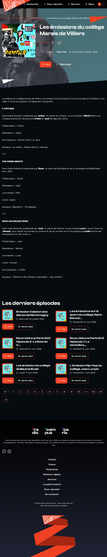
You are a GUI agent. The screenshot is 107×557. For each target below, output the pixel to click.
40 (93, 391)
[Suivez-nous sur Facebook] (4, 451)
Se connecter (52, 494)
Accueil (6, 18)
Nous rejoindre (55, 4)
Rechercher (32, 4)
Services (75, 4)
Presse (52, 464)
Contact (52, 459)
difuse (64, 505)
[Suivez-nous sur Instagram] (9, 451)
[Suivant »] (6, 400)
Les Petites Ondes (34, 18)
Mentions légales (52, 474)
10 (79, 391)
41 (101, 391)
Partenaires (52, 469)
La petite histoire (52, 484)
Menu (91, 4)
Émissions (17, 18)
